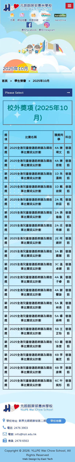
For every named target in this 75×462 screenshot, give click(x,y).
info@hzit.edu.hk (25, 434)
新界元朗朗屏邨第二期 (32, 420)
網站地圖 (22, 20)
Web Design (29, 459)
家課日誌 (33, 20)
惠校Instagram (47, 30)
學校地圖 (55, 420)
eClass (46, 20)
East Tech (47, 459)
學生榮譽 (20, 80)
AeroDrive (60, 20)
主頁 (12, 20)
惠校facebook (29, 30)
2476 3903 (21, 427)
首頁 (5, 80)
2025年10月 (41, 80)
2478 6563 (22, 440)
